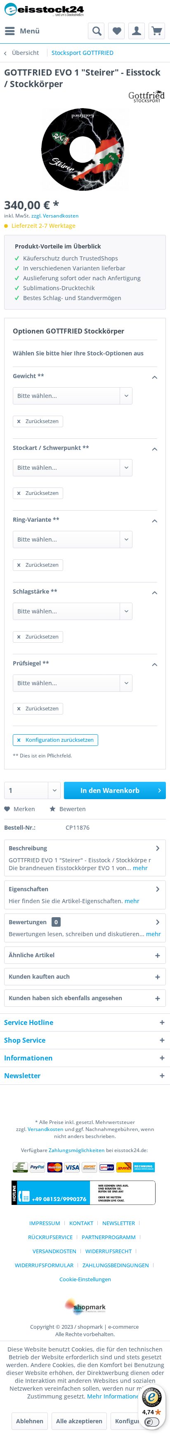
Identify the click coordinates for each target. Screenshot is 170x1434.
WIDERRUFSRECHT (108, 1251)
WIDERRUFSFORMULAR (44, 1265)
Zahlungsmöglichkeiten (77, 1150)
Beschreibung (28, 848)
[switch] (151, 1422)
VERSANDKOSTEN (54, 1251)
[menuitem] (22, 31)
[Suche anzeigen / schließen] (96, 31)
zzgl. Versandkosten (55, 215)
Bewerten (72, 809)
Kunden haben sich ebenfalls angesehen (65, 998)
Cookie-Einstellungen (85, 1279)
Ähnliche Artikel (31, 955)
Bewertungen (28, 922)
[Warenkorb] (157, 31)
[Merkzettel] (116, 31)
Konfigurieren (134, 1421)
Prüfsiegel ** (31, 663)
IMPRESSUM (44, 1223)
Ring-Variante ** (36, 519)
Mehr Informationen (115, 1396)
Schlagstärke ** (35, 591)
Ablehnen (29, 1421)
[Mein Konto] (136, 31)
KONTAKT (81, 1223)
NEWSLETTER (118, 1223)
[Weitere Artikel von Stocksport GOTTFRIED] (147, 97)
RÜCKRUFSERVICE (50, 1237)
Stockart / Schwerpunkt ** (51, 448)
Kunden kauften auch (39, 976)
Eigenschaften (28, 889)
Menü (30, 30)
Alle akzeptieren (79, 1421)
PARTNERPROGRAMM (109, 1237)
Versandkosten (46, 1129)
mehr (139, 868)
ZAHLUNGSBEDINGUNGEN (116, 1265)
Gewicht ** (28, 376)
